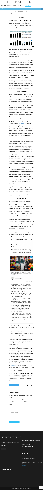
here (11, 361)
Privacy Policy (3, 445)
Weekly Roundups (14, 385)
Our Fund (9, 5)
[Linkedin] (2, 449)
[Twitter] (4, 449)
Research (14, 5)
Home (2, 5)
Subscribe (28, 5)
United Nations (14, 365)
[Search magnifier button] (42, 9)
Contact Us (22, 5)
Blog (18, 5)
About (5, 5)
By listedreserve (19, 11)
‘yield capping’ (21, 123)
